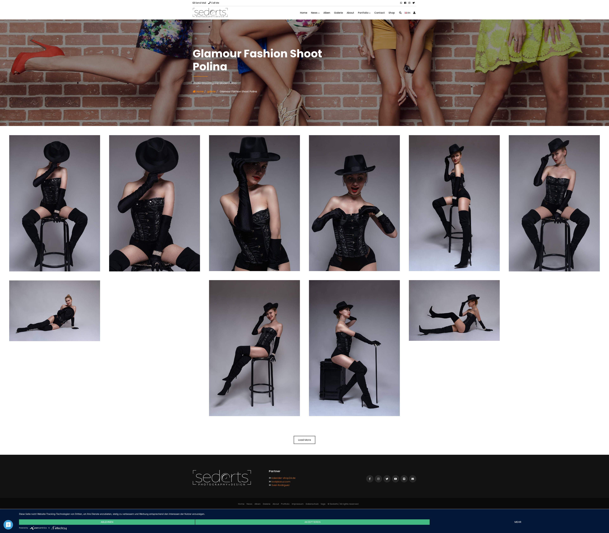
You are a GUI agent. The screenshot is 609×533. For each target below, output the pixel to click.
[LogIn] (414, 13)
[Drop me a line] (412, 478)
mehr (517, 521)
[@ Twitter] (414, 2)
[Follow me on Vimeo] (404, 478)
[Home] (222, 478)
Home (303, 12)
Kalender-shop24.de (283, 478)
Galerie (338, 12)
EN (408, 12)
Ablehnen (107, 521)
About (350, 12)
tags (323, 503)
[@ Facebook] (405, 2)
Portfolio (363, 12)
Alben (326, 12)
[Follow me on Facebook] (369, 478)
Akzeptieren (312, 521)
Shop (392, 12)
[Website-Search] (400, 13)
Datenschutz (312, 503)
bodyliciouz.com (281, 481)
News (314, 12)
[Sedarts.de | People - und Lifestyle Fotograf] (210, 12)
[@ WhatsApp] (401, 2)
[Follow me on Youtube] (395, 478)
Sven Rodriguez (280, 485)
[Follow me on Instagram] (378, 478)
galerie (211, 91)
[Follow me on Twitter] (387, 478)
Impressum (298, 503)
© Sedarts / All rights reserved (343, 503)
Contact (379, 12)
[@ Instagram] (409, 2)
